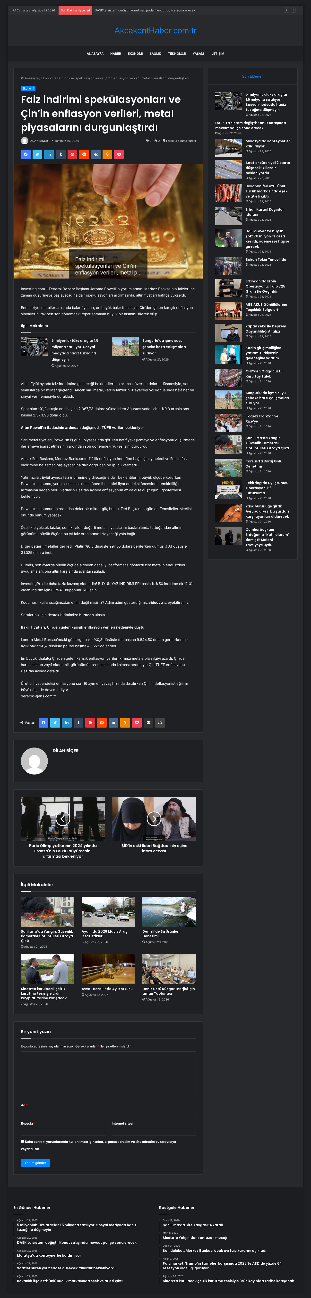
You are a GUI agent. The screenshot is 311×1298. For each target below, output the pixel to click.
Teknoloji (177, 53)
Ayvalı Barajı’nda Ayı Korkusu (107, 988)
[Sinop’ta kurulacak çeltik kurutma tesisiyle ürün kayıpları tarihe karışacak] (47, 969)
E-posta (28, 1123)
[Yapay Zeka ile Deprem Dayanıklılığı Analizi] (228, 333)
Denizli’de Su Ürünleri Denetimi (161, 933)
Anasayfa (95, 53)
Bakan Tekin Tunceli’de (266, 259)
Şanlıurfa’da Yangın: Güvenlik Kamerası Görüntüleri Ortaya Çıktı (47, 936)
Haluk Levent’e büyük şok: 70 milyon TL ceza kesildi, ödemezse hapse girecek (267, 239)
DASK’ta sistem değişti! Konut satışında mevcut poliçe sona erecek (250, 125)
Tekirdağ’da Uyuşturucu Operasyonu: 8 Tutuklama (267, 488)
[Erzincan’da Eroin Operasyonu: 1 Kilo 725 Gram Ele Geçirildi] (228, 288)
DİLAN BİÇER (39, 141)
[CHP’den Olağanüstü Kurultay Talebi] (228, 378)
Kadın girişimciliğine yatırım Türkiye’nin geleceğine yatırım (263, 353)
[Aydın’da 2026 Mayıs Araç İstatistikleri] (108, 912)
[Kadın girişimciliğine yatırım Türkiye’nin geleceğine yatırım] (228, 354)
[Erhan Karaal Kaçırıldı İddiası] (228, 216)
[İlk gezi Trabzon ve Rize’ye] (228, 423)
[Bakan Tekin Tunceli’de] (228, 266)
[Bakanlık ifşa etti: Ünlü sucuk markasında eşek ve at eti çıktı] (228, 193)
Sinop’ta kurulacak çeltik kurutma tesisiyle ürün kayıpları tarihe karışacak (44, 993)
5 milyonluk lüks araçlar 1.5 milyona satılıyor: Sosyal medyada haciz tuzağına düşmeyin (266, 102)
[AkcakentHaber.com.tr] (155, 30)
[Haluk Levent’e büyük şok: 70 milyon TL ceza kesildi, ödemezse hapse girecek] (228, 238)
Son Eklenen (253, 76)
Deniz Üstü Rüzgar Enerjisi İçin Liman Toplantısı (168, 991)
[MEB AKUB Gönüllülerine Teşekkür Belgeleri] (228, 311)
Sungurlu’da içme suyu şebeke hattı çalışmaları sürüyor (164, 347)
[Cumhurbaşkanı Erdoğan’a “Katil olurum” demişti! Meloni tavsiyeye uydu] (228, 536)
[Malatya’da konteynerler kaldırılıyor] (228, 148)
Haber (115, 53)
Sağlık (155, 53)
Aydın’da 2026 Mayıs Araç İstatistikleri (105, 933)
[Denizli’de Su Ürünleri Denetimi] (169, 912)
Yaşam (198, 53)
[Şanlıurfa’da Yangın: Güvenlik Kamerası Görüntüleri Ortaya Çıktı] (47, 912)
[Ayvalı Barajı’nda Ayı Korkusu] (108, 969)
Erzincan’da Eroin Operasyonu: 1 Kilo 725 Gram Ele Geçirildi (265, 286)
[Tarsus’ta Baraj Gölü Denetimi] (228, 468)
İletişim (217, 53)
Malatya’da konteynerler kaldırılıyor (121, 10)
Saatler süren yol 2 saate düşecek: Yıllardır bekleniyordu (268, 167)
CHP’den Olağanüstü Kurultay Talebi (264, 374)
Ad (24, 1105)
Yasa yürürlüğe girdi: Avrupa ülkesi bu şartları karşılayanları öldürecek (267, 511)
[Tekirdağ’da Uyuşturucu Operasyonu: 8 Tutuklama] (228, 489)
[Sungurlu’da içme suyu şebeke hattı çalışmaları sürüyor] (125, 346)
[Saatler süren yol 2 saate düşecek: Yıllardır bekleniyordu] (228, 169)
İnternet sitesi (122, 1123)
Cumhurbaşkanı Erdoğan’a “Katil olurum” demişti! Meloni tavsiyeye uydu (268, 537)
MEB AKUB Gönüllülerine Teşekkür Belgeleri (266, 307)
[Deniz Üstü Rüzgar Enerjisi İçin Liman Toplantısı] (169, 969)
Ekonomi (135, 53)
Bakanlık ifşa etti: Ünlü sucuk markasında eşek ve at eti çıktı (266, 191)
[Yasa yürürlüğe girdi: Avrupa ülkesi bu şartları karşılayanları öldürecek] (228, 513)
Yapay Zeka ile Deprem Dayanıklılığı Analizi (266, 329)
